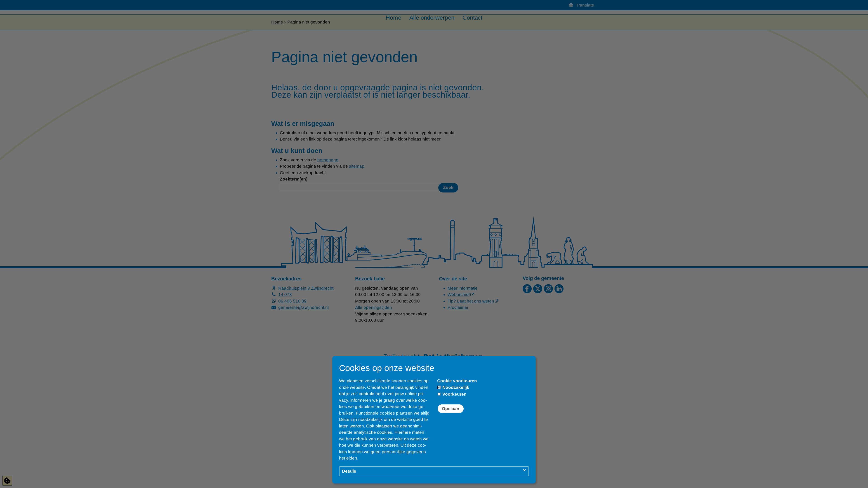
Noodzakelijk (455, 387)
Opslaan (450, 408)
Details (349, 471)
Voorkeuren (454, 394)
